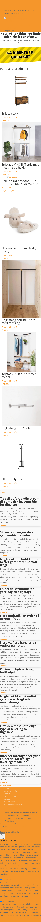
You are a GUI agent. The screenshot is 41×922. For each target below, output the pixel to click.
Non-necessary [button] (5, 899)
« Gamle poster (6, 785)
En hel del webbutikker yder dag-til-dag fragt (17, 590)
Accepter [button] (15, 829)
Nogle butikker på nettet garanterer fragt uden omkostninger (18, 699)
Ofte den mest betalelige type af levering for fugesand (18, 729)
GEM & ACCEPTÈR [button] (6, 920)
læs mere (3, 525)
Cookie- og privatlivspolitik (14, 807)
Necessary (7, 879)
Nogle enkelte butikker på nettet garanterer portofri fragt (19, 562)
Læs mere (14, 826)
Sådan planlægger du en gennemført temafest (17, 533)
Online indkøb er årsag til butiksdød (18, 670)
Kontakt (10, 27)
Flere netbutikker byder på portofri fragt (19, 617)
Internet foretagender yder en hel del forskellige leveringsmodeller (20, 759)
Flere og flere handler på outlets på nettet (18, 643)
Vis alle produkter (17, 24)
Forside (9, 21)
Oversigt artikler (10, 796)
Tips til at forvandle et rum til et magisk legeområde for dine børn (20, 501)
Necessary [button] (4, 877)
